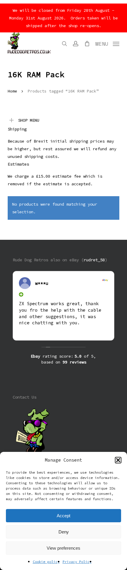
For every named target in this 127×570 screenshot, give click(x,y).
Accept (63, 515)
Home (12, 91)
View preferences (63, 548)
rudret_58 (94, 259)
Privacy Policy (77, 561)
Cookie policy (46, 561)
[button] (118, 460)
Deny (63, 531)
